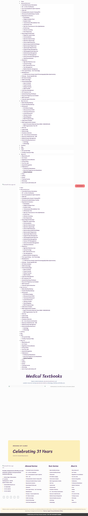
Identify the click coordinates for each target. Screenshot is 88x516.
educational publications (49, 381)
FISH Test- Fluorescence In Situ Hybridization (34, 26)
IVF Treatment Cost (26, 92)
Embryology (26, 143)
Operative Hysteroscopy (29, 38)
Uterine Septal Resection (29, 42)
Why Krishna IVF (26, 156)
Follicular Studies (27, 115)
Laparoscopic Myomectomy (29, 47)
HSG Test (24, 127)
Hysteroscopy (25, 131)
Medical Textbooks (27, 172)
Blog (22, 147)
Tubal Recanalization (28, 58)
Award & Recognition (27, 165)
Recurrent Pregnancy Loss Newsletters (32, 170)
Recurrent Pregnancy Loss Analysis (30, 95)
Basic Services (24, 101)
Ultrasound (24, 106)
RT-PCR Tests (26, 28)
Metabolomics (25, 72)
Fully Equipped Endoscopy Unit (30, 51)
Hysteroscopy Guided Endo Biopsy (31, 44)
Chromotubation (27, 37)
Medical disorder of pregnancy (30, 69)
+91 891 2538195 (7, 491)
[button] (46, 186)
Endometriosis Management (30, 53)
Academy (23, 145)
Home (22, 1)
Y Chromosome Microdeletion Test (31, 22)
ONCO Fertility (26, 88)
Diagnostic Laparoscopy (29, 35)
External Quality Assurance (28, 140)
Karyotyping (26, 17)
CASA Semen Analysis (27, 120)
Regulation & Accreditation (28, 159)
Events (23, 177)
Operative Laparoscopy (28, 40)
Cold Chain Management (28, 90)
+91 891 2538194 (7, 488)
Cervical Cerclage (27, 63)
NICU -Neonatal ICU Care (29, 65)
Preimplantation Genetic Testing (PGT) (31, 12)
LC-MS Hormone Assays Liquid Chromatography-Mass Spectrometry (39, 74)
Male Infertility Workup (27, 102)
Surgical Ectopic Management (30, 49)
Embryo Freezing (27, 86)
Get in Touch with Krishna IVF (29, 182)
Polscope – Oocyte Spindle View (29, 76)
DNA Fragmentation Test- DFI (30, 125)
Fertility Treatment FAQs (28, 152)
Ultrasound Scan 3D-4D (28, 109)
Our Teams (24, 157)
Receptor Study (27, 21)
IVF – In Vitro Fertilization (28, 6)
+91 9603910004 (7, 486)
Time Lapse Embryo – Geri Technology (31, 70)
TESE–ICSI (24, 10)
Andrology (25, 142)
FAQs (22, 149)
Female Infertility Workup (28, 104)
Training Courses (26, 179)
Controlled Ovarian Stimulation (29, 5)
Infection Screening (28, 30)
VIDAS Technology (26, 79)
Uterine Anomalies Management (31, 56)
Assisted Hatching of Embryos (29, 94)
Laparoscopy (25, 129)
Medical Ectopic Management (29, 138)
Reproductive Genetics (27, 15)
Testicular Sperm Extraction (28, 99)
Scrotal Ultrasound (27, 113)
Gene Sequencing (27, 31)
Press (23, 173)
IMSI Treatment (25, 97)
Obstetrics (24, 60)
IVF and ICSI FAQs (26, 150)
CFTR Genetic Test (27, 24)
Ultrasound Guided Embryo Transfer (30, 14)
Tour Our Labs (25, 163)
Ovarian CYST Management (29, 54)
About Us (23, 154)
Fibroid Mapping (27, 117)
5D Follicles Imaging (28, 108)
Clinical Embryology (26, 81)
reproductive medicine (42, 383)
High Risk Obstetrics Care (29, 62)
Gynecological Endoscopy (28, 33)
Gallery (23, 175)
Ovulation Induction (27, 133)
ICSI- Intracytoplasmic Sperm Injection (31, 8)
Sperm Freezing (27, 83)
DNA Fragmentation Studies (28, 122)
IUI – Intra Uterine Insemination (29, 134)
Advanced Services (25, 3)
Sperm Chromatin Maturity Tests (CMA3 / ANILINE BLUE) (36, 124)
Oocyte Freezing (27, 85)
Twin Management (27, 67)
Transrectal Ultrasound (28, 111)
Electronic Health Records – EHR (29, 136)
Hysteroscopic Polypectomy (29, 46)
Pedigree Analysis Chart (29, 19)
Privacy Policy (25, 161)
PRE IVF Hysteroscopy (28, 118)
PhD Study (24, 181)
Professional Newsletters (29, 168)
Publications (25, 166)
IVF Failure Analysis (26, 77)
